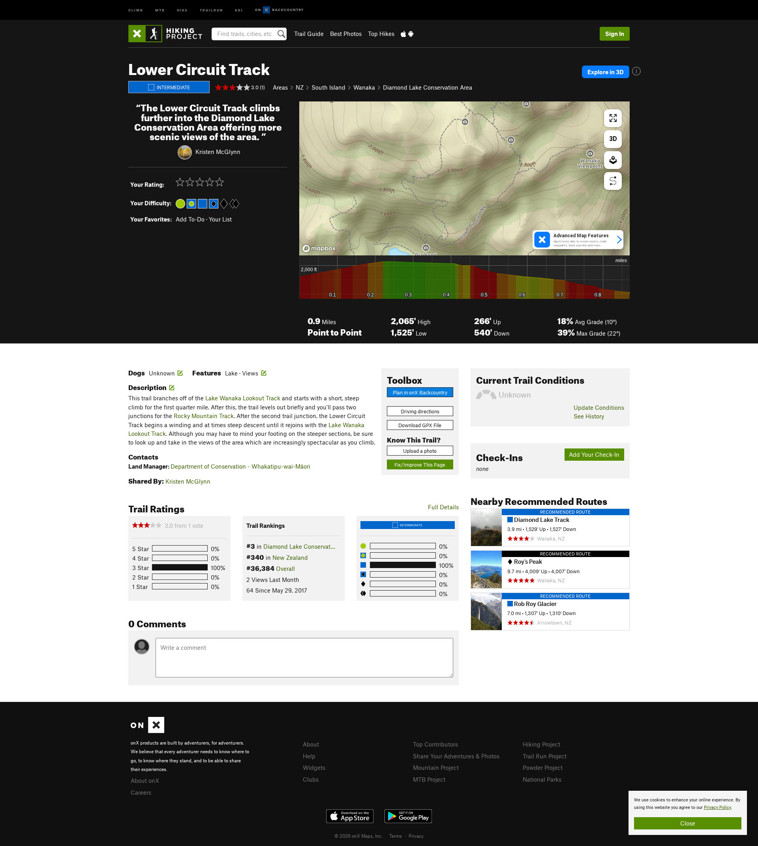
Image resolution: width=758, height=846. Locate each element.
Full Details (443, 506)
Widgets (314, 767)
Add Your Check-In (594, 454)
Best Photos (346, 33)
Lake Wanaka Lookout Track (242, 397)
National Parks (542, 779)
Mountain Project (436, 767)
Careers (141, 792)
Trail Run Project (545, 756)
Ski (239, 9)
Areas (280, 87)
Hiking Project (541, 744)
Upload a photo (420, 451)
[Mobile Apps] (407, 33)
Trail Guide (309, 33)
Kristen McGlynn (217, 151)
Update (599, 407)
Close (687, 823)
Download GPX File (419, 425)
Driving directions (420, 411)
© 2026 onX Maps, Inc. (358, 835)
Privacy (416, 835)
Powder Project (543, 767)
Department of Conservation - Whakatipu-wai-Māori (240, 466)
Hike (182, 9)
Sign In (614, 33)
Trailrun (211, 9)
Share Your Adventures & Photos (456, 756)
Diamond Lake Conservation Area (427, 87)
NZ (300, 87)
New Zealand (290, 557)
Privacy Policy (717, 807)
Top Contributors (435, 744)
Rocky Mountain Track (204, 415)
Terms (395, 835)
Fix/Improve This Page (419, 464)
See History (589, 416)
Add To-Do (190, 219)
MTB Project (429, 779)
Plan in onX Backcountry (420, 392)
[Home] (169, 33)
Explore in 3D (605, 71)
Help (309, 756)
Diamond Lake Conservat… (299, 546)
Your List (220, 219)
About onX (145, 780)
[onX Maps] (147, 730)
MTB (160, 9)
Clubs (311, 779)
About (311, 744)
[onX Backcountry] (279, 10)
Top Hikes (381, 33)
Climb (135, 9)
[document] (687, 812)
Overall (285, 568)
